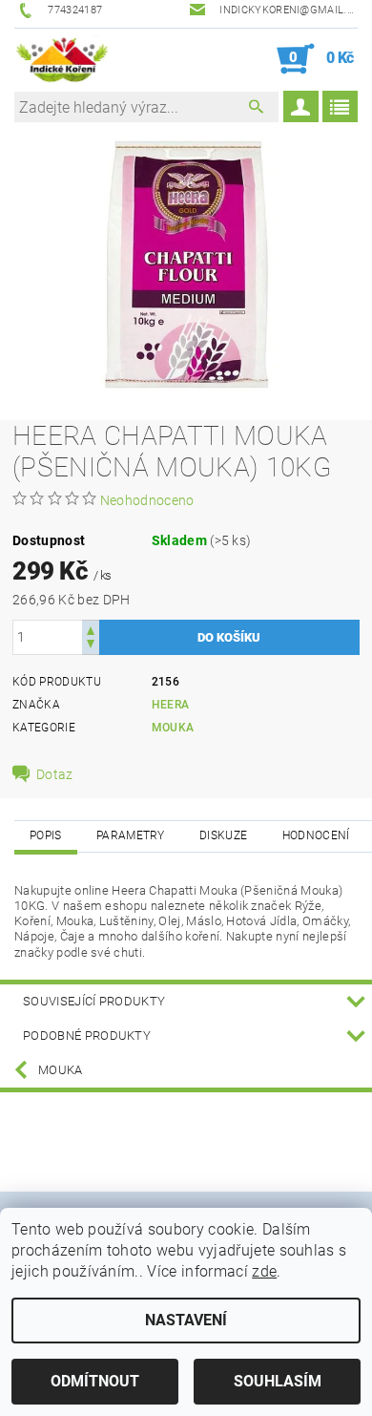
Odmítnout (95, 1381)
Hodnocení (316, 835)
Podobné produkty (87, 1035)
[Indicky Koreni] (62, 59)
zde (264, 1271)
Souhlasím (277, 1381)
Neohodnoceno (147, 500)
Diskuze (223, 835)
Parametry (130, 835)
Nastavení (186, 1320)
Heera (171, 704)
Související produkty (94, 1001)
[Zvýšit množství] (90, 629)
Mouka (173, 727)
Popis (46, 835)
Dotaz (54, 774)
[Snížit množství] (90, 646)
